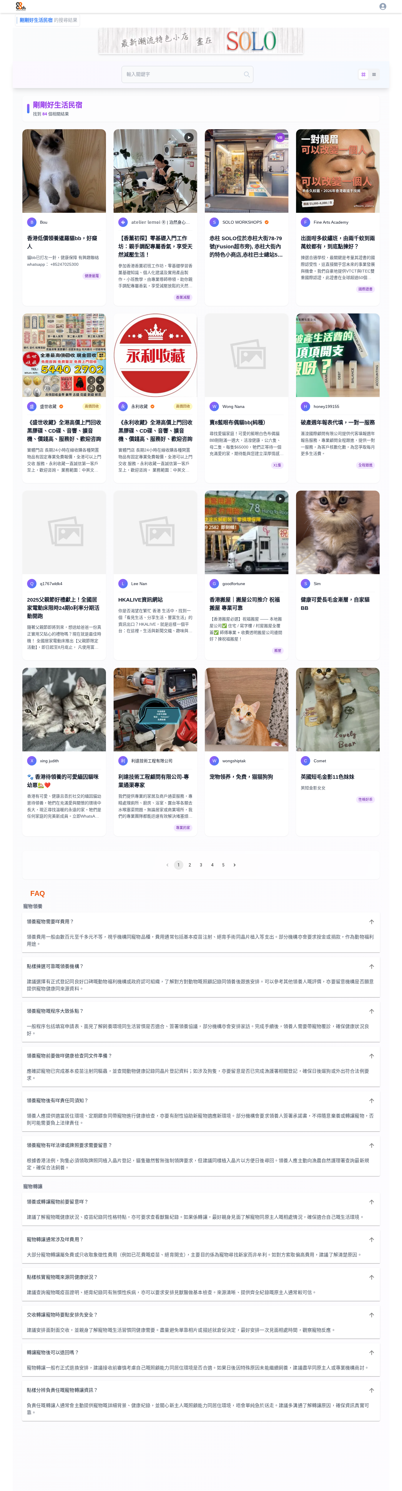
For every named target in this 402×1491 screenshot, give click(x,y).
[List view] (374, 74)
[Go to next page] (234, 865)
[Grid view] (363, 74)
